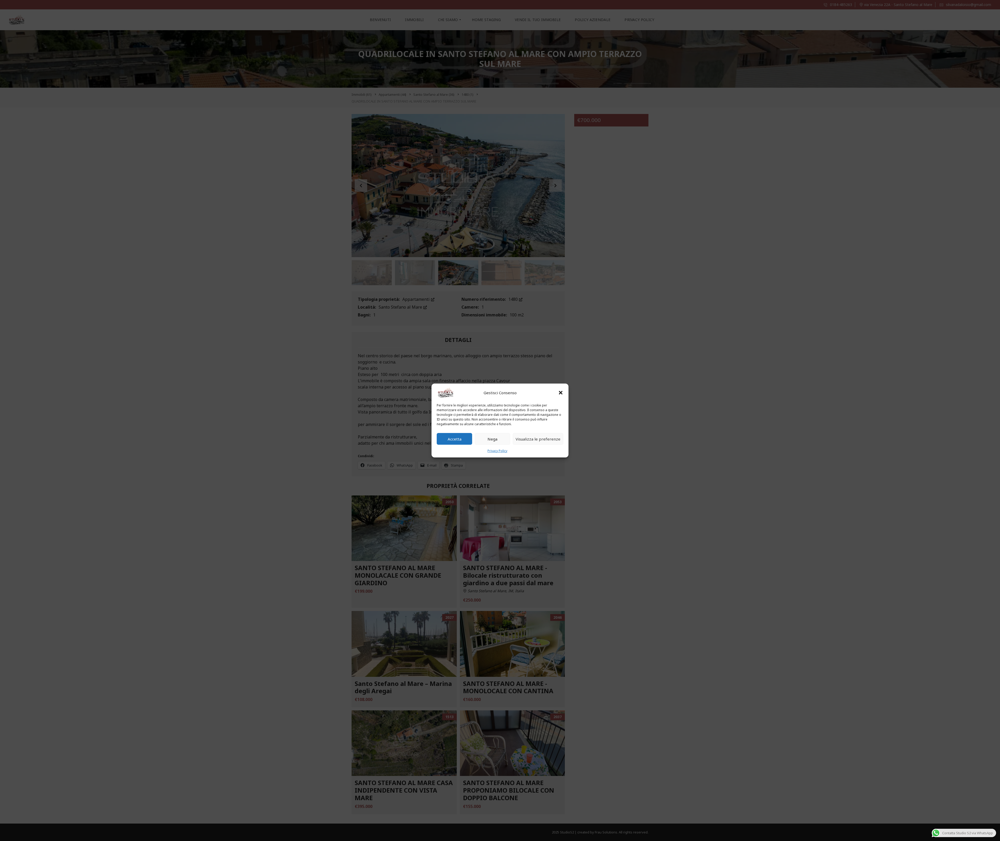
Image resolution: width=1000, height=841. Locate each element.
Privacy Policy (497, 451)
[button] (560, 392)
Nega (492, 439)
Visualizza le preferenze (538, 439)
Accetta (454, 439)
